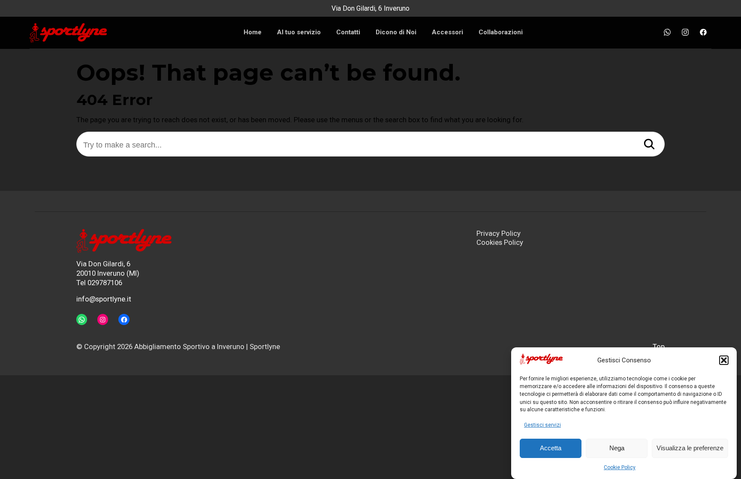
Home (253, 32)
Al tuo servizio (299, 32)
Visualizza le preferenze (690, 448)
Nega (616, 448)
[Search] (649, 145)
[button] (724, 360)
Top (659, 346)
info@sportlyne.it (103, 299)
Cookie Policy (620, 467)
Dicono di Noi (396, 32)
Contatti (348, 32)
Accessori (447, 32)
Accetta (550, 448)
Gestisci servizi (542, 425)
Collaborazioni (501, 32)
